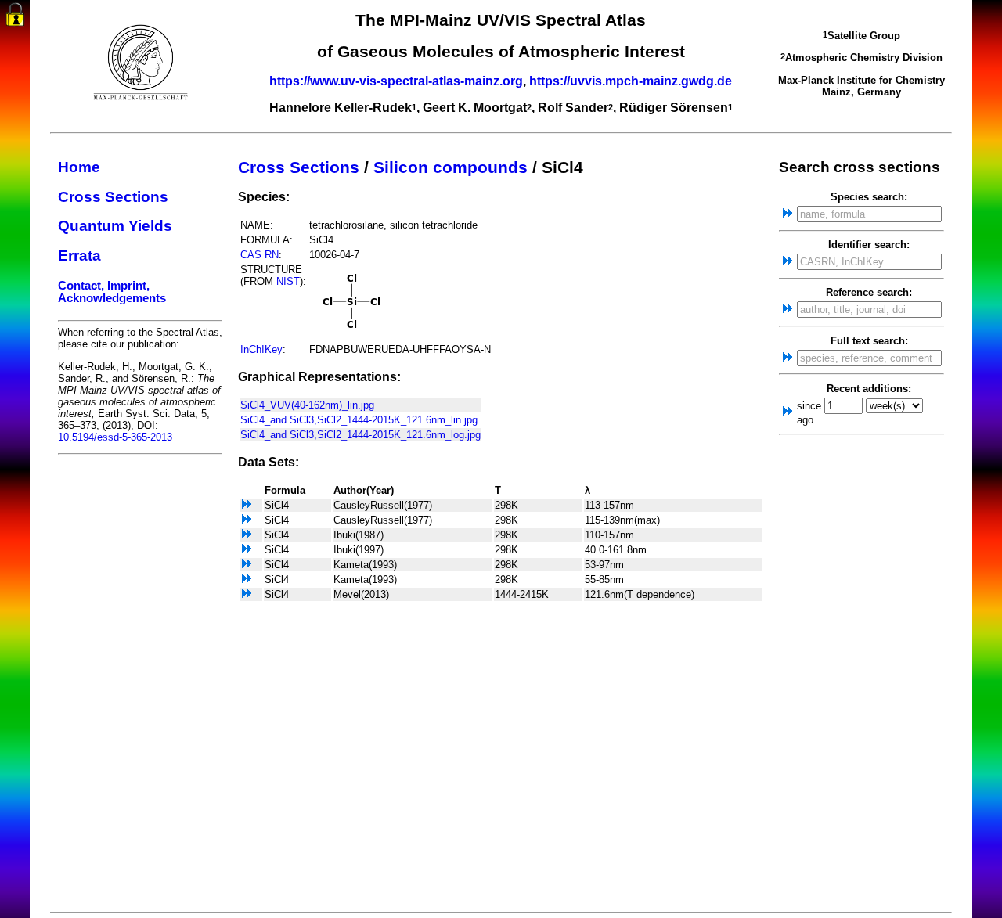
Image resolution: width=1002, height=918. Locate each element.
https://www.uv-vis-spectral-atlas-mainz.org (396, 81)
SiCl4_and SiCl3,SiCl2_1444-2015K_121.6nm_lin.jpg (359, 420)
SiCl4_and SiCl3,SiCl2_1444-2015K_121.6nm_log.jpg (360, 435)
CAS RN (259, 255)
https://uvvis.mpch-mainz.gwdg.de (630, 81)
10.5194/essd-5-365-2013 (115, 437)
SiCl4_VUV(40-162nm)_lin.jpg (307, 405)
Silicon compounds (450, 167)
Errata (79, 255)
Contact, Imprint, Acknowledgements (112, 291)
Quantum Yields (115, 226)
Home (79, 167)
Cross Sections (113, 197)
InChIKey (261, 349)
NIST (288, 281)
